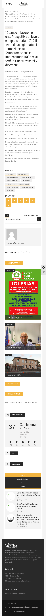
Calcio (23, 483)
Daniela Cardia (22, 174)
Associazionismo (22, 479)
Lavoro (14, 12)
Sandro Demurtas (12, 187)
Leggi (8, 355)
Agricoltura (10, 270)
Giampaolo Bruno (27, 177)
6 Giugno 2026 (23, 511)
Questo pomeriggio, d (14, 317)
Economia (10, 324)
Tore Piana (10, 191)
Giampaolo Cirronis (27, 72)
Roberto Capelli (24, 184)
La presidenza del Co (14, 375)
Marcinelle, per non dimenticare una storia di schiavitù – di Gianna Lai (28, 495)
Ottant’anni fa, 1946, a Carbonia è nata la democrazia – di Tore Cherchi (28, 506)
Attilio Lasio (10, 174)
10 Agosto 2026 (23, 500)
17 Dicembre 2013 (12, 72)
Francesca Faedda (12, 177)
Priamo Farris (11, 184)
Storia (23, 475)
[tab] (23, 475)
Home (7, 12)
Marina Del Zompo (12, 181)
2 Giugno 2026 (23, 526)
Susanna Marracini (27, 187)
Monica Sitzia (27, 181)
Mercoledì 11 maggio (14, 348)
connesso (16, 402)
